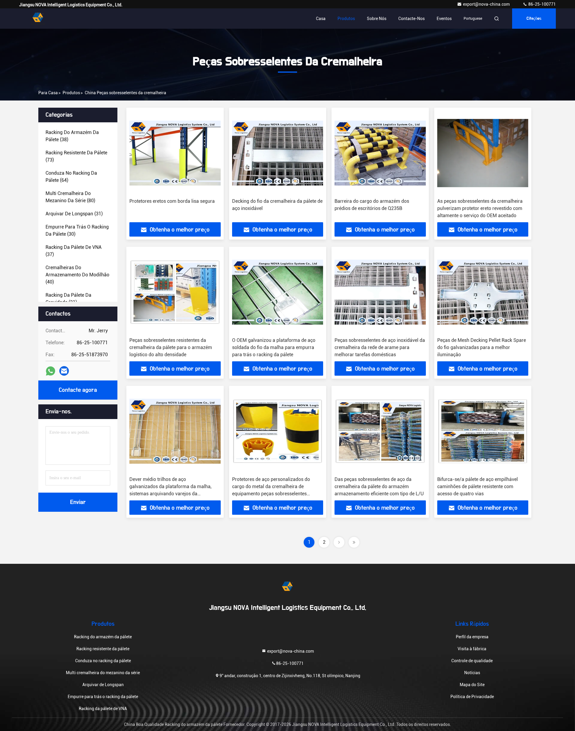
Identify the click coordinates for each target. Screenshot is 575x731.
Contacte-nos (411, 18)
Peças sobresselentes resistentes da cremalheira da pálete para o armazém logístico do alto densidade (170, 347)
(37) (74, 250)
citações (533, 18)
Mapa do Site (472, 684)
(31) (74, 214)
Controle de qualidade (472, 660)
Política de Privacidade (472, 696)
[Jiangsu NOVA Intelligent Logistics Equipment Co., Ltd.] (38, 18)
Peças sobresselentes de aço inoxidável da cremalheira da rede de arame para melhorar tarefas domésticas (380, 347)
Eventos (444, 18)
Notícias (472, 672)
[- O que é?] (50, 371)
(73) (76, 156)
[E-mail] (64, 371)
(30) (77, 230)
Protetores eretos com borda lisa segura (172, 201)
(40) (77, 275)
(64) (71, 176)
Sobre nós (376, 18)
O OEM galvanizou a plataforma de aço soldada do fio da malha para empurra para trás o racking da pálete (273, 347)
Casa (321, 18)
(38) (72, 136)
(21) (68, 298)
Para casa (48, 92)
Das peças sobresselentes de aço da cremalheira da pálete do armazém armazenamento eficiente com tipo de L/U (379, 486)
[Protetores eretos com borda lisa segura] (175, 153)
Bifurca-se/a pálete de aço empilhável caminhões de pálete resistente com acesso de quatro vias (477, 486)
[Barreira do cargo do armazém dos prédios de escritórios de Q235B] (380, 153)
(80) (70, 197)
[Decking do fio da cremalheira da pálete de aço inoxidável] (277, 153)
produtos (71, 92)
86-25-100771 (541, 4)
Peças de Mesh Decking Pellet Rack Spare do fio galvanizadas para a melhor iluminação (481, 347)
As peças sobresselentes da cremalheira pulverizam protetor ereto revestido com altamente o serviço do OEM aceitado (480, 208)
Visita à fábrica (472, 648)
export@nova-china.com (487, 4)
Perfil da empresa (472, 636)
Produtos (346, 18)
